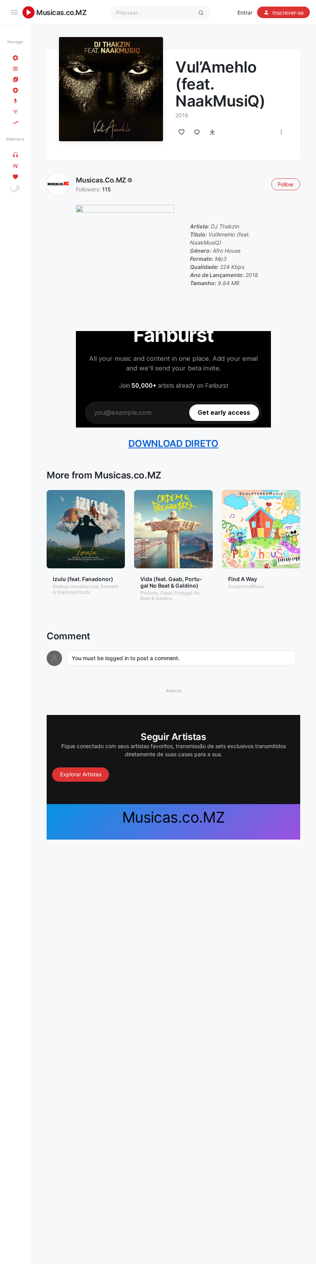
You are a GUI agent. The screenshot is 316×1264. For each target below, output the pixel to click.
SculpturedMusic (246, 586)
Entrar (244, 12)
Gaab (166, 593)
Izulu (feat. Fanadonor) (83, 579)
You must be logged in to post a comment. (126, 658)
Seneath (110, 586)
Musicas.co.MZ (61, 12)
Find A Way (242, 579)
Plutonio (149, 593)
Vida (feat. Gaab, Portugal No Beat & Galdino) (171, 582)
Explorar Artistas (80, 774)
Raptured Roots (73, 592)
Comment (68, 636)
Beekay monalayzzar (75, 586)
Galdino (164, 598)
